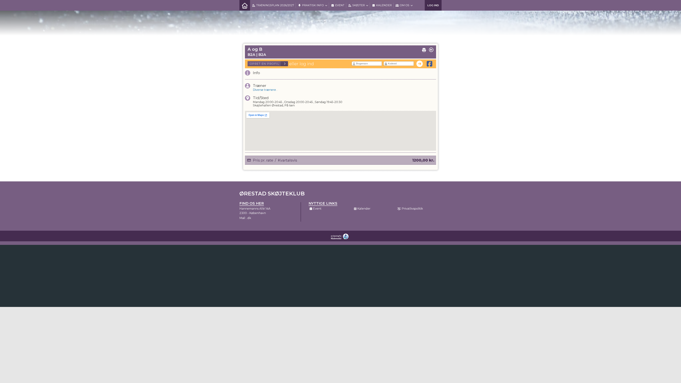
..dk (248, 218)
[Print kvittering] (424, 49)
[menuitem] (244, 5)
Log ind (433, 5)
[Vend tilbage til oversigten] (431, 49)
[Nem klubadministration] (340, 238)
